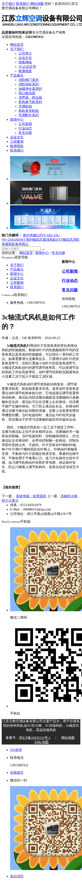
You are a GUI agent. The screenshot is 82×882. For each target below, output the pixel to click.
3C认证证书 (27, 66)
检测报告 (25, 71)
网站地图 (37, 3)
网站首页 (17, 44)
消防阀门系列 (29, 80)
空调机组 (25, 106)
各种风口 (22, 244)
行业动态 (25, 128)
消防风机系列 (29, 84)
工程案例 (17, 141)
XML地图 (41, 742)
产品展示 (17, 75)
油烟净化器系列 (30, 88)
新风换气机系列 (30, 102)
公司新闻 (25, 124)
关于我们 (8, 3)
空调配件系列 (29, 115)
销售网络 (25, 62)
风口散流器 (27, 93)
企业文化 (25, 58)
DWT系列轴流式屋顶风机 (37, 239)
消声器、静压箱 (30, 97)
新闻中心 (17, 119)
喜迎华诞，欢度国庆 (31, 496)
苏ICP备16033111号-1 (34, 737)
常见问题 (25, 133)
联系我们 (22, 3)
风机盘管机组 (29, 111)
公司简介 (25, 53)
